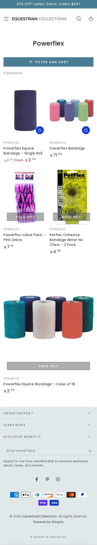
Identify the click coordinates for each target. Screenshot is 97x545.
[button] (79, 19)
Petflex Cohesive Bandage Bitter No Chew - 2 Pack (66, 239)
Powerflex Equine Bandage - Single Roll (23, 151)
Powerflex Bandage (67, 148)
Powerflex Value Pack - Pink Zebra (24, 237)
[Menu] (6, 19)
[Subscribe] (90, 451)
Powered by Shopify (48, 522)
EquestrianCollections (39, 516)
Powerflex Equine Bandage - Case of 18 (39, 384)
